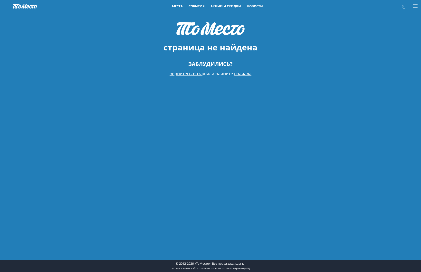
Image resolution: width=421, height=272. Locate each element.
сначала (242, 73)
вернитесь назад (187, 73)
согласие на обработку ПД (234, 268)
